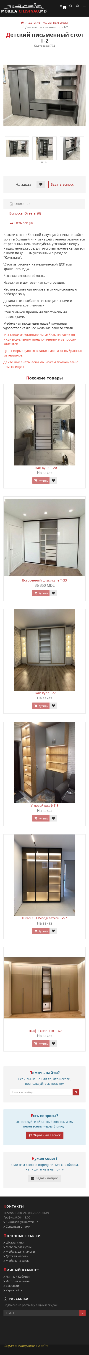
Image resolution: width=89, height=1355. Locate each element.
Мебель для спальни (20, 1251)
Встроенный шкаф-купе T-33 (44, 580)
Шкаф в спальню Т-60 (45, 1031)
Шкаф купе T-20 (44, 467)
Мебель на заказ (17, 1261)
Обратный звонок (47, 1135)
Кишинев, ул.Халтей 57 (21, 1222)
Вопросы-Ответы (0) (25, 213)
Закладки (12, 1286)
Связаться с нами (17, 1226)
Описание (21, 204)
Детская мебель (16, 1256)
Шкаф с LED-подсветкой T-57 (44, 918)
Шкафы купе (14, 1242)
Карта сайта (13, 1290)
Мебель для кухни (18, 1247)
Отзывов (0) (23, 223)
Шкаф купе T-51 (44, 693)
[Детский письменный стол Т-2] (44, 95)
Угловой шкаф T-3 (44, 805)
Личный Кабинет (17, 1276)
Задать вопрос (62, 184)
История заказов (17, 1281)
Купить (43, 481)
